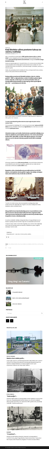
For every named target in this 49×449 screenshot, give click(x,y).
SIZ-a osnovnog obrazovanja (27, 125)
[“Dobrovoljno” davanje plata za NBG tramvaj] (24, 380)
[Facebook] (6, 237)
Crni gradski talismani (17, 292)
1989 (9, 244)
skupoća (39, 244)
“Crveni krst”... (11, 434)
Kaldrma (14, 53)
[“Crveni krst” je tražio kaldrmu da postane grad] (24, 418)
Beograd (12, 244)
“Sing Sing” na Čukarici (18, 281)
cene (19, 244)
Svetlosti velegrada (11, 356)
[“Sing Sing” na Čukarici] (25, 270)
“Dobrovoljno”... (12, 396)
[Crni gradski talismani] (8, 292)
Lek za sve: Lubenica (17, 304)
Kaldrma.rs (24, 244)
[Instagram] (8, 237)
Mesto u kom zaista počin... (15, 358)
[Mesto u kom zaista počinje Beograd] (8, 298)
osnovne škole (34, 244)
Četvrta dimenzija (38, 258)
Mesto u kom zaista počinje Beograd (20, 298)
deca (21, 244)
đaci (6, 245)
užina (42, 244)
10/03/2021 (7, 53)
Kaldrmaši (7, 47)
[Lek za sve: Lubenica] (8, 304)
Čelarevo (16, 244)
